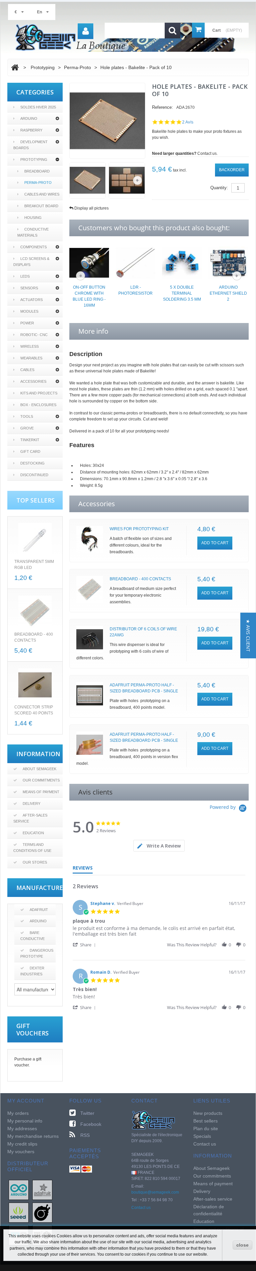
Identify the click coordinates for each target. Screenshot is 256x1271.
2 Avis (187, 122)
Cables (27, 370)
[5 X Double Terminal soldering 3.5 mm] (182, 262)
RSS (85, 1135)
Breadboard (37, 171)
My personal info (24, 1121)
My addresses (22, 1128)
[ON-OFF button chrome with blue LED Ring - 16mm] (89, 262)
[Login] (85, 31)
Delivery (31, 804)
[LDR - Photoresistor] (135, 262)
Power (27, 323)
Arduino (28, 118)
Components (33, 247)
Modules (29, 311)
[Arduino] (18, 1189)
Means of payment (41, 792)
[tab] (159, 846)
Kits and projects (38, 393)
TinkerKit (29, 440)
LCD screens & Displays (31, 262)
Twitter (87, 1113)
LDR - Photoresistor (135, 290)
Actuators (31, 300)
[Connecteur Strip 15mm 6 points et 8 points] (35, 685)
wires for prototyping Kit (139, 529)
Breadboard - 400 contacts (140, 579)
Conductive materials (33, 232)
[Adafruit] (42, 1189)
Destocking (32, 463)
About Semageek (39, 769)
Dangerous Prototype (36, 953)
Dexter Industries (32, 971)
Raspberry (31, 130)
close (242, 1245)
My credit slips (22, 1144)
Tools (26, 416)
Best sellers (205, 1121)
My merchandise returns (33, 1136)
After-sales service (30, 818)
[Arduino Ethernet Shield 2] (228, 262)
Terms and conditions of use (32, 848)
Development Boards (30, 145)
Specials (202, 1136)
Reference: (162, 107)
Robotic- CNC (34, 335)
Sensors (29, 288)
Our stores (35, 862)
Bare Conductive (32, 936)
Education (33, 833)
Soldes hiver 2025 (38, 107)
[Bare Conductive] (42, 1212)
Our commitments (41, 780)
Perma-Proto (38, 183)
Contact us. (207, 153)
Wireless (29, 346)
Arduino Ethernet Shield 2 (228, 293)
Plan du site (205, 1128)
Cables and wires (41, 194)
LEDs (25, 276)
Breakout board (41, 206)
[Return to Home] (15, 67)
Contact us (141, 1207)
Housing (33, 218)
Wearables (31, 358)
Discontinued (34, 475)
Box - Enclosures (38, 405)
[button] (85, 944)
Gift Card (30, 451)
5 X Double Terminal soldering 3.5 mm (182, 293)
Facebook (90, 1124)
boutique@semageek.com (155, 1192)
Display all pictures (91, 208)
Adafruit (39, 910)
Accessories (33, 381)
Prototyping (33, 159)
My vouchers (20, 1151)
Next (137, 180)
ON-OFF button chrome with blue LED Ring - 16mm (89, 296)
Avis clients (95, 792)
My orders (18, 1113)
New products (207, 1113)
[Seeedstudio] (18, 1212)
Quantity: (219, 187)
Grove (27, 428)
